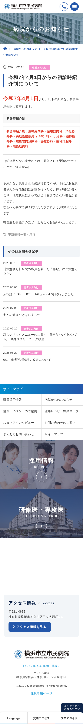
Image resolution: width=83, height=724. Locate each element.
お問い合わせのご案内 (60, 422)
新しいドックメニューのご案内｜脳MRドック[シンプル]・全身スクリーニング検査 (40, 337)
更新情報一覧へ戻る (22, 234)
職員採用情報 (12, 399)
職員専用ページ (41, 693)
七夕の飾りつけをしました (21, 314)
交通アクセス (41, 718)
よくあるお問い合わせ (18, 434)
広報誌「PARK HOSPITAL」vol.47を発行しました (38, 294)
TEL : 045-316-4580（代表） (41, 665)
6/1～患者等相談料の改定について (27, 359)
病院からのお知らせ (25, 48)
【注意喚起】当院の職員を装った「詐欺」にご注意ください (40, 271)
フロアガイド (69, 718)
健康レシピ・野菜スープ (62, 411)
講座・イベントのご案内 (20, 411)
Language (13, 718)
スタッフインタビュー (18, 422)
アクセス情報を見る (31, 627)
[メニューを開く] (74, 6)
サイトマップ (54, 434)
